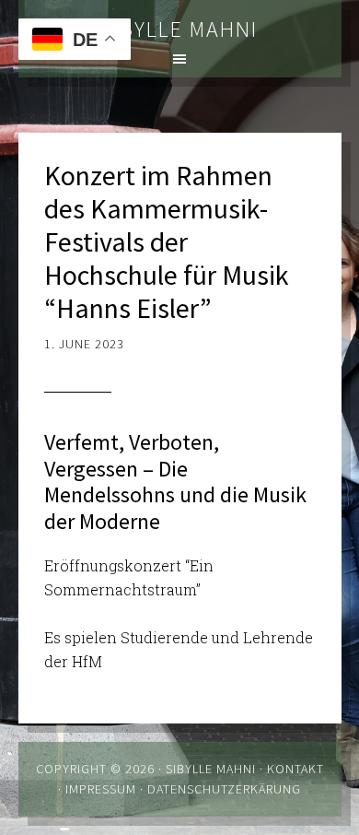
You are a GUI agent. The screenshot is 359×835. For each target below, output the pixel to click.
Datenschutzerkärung (224, 789)
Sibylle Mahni (179, 29)
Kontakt (295, 768)
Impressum (100, 789)
